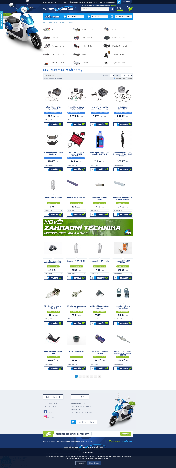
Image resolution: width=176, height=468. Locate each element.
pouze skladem (50, 75)
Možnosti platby (50, 406)
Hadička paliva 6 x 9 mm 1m (76, 198)
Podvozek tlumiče (58, 46)
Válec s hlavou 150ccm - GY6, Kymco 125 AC (76, 108)
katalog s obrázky (120, 78)
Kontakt (96, 2)
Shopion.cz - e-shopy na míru (84, 441)
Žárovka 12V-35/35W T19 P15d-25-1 (53, 307)
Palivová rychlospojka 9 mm (53, 352)
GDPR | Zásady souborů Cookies (81, 412)
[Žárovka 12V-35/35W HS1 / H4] (76, 302)
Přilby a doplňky (87, 46)
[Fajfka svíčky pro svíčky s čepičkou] (99, 302)
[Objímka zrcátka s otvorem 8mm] (123, 302)
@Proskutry (51, 412)
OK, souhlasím (94, 463)
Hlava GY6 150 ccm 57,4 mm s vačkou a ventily (99, 108)
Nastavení (80, 463)
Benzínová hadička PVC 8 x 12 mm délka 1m (122, 198)
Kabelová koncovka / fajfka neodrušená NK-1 (53, 262)
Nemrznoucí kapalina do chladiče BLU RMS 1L (99, 153)
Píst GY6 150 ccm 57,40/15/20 (123, 108)
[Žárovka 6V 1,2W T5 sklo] (53, 193)
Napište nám (114, 5)
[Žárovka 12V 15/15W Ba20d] (123, 257)
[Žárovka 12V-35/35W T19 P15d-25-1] (53, 302)
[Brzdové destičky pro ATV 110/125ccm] (53, 148)
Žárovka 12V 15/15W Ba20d (122, 262)
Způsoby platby (73, 2)
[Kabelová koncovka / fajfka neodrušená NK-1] (53, 257)
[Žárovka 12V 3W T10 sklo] (76, 257)
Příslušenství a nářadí (119, 46)
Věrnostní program (109, 2)
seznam (130, 78)
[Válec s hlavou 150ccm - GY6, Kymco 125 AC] (76, 103)
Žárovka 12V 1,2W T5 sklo (99, 261)
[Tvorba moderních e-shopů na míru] (114, 442)
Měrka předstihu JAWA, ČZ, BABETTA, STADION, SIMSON (123, 353)
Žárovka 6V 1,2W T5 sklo (53, 197)
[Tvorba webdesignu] (126, 442)
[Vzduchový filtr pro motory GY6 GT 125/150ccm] (76, 148)
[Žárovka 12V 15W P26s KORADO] (99, 347)
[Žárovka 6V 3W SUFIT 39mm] (99, 193)
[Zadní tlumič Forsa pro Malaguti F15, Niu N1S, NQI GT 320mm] (123, 148)
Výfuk (84, 54)
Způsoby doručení (51, 404)
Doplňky (85, 63)
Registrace (64, 2)
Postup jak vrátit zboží (85, 2)
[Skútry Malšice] (59, 8)
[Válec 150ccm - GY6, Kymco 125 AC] (53, 103)
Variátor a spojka (88, 29)
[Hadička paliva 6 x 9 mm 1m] (76, 193)
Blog (101, 2)
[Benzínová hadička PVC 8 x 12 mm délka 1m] (123, 193)
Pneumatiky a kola (118, 38)
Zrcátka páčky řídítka (59, 54)
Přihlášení (126, 2)
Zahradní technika (58, 63)
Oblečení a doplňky (118, 54)
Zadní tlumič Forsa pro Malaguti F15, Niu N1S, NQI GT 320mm (122, 154)
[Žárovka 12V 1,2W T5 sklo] (99, 257)
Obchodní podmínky (53, 2)
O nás (45, 2)
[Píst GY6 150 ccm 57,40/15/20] (123, 103)
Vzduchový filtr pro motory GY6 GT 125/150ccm (76, 154)
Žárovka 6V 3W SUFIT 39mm (100, 198)
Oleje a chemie (87, 38)
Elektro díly (56, 38)
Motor (54, 29)
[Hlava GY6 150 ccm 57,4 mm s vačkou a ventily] (99, 103)
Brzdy (114, 29)
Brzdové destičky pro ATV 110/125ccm (53, 153)
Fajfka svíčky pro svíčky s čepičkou (99, 307)
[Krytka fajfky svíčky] (76, 347)
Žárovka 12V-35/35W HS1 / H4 (76, 307)
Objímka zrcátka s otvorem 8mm (123, 307)
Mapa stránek (54, 441)
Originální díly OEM (118, 63)
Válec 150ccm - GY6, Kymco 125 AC (53, 108)
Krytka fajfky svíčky (76, 351)
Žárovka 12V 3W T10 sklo (76, 261)
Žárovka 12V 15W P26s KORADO (99, 352)
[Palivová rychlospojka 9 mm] (53, 347)
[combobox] (75, 16)
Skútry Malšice (71, 441)
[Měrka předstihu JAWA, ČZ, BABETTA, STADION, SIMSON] (123, 347)
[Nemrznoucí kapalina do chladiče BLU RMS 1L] (99, 148)
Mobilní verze (46, 441)
